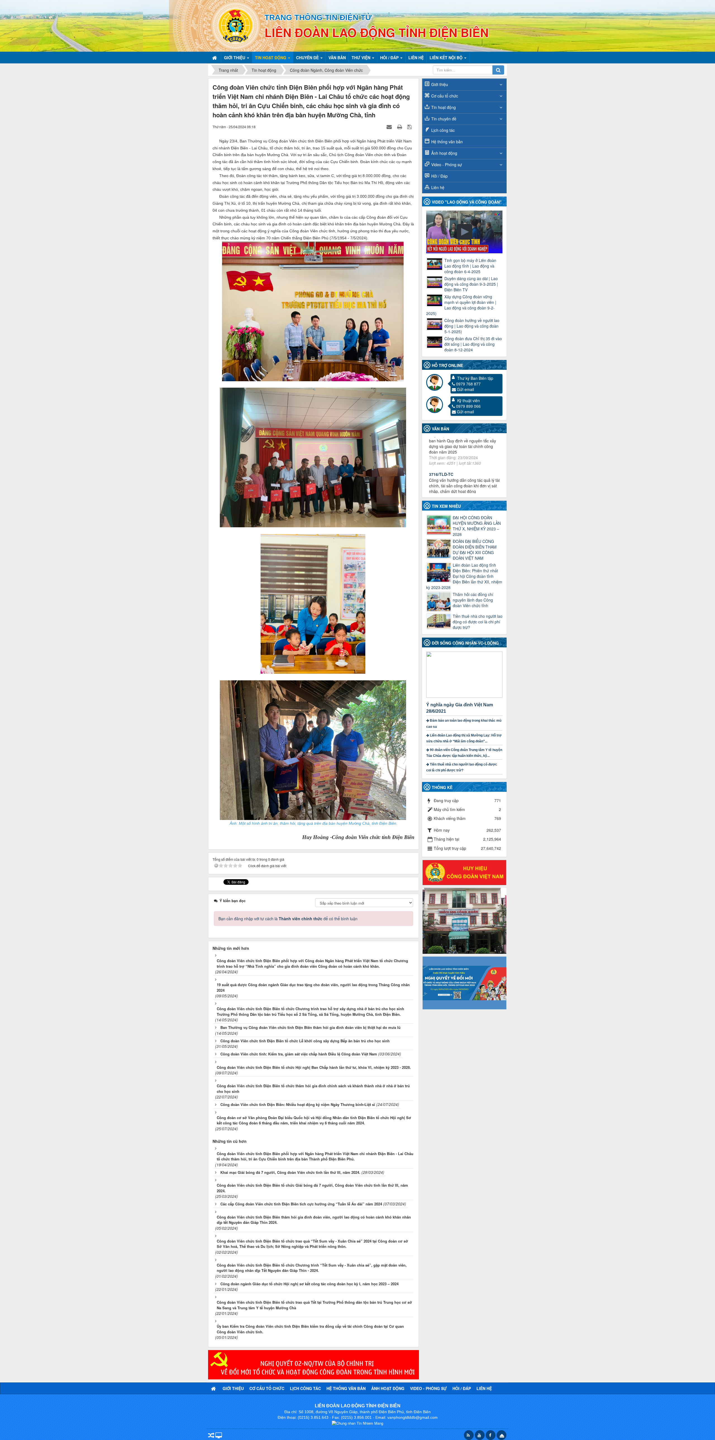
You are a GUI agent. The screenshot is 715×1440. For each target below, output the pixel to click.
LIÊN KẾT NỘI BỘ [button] (447, 57)
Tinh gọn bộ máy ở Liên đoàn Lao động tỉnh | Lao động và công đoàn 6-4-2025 (470, 266)
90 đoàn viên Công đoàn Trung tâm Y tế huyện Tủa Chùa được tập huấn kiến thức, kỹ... (464, 753)
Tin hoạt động (443, 107)
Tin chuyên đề (443, 118)
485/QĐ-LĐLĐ (442, 469)
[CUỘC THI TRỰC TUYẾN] (464, 982)
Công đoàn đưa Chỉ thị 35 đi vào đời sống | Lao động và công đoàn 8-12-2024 (473, 344)
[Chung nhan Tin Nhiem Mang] (357, 1422)
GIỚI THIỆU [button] (235, 57)
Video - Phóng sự (446, 164)
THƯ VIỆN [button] (361, 57)
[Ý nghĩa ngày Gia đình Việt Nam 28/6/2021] (465, 674)
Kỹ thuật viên (468, 400)
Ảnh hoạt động (444, 153)
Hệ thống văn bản (447, 141)
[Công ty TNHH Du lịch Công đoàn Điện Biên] (464, 920)
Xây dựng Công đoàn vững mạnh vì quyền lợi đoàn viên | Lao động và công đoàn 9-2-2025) (461, 305)
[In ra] (400, 126)
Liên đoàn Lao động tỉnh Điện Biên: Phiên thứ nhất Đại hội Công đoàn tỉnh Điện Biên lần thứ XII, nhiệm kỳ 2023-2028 (464, 576)
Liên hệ (437, 187)
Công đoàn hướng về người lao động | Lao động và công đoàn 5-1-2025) (471, 326)
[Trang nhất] (215, 57)
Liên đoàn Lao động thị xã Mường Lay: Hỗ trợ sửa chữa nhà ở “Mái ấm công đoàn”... (464, 738)
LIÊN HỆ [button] (416, 57)
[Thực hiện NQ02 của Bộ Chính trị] (313, 1364)
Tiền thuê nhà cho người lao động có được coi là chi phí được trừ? (477, 621)
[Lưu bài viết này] (410, 126)
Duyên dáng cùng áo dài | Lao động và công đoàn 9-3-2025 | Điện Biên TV (471, 284)
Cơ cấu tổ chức (444, 96)
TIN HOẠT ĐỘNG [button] (271, 57)
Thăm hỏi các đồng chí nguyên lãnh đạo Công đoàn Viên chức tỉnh (473, 600)
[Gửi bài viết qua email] (390, 126)
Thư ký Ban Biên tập (475, 378)
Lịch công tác (443, 130)
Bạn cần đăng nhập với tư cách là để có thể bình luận (288, 918)
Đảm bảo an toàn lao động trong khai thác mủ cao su (463, 723)
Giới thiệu (439, 84)
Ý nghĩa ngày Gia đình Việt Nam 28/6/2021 (459, 708)
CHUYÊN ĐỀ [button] (308, 57)
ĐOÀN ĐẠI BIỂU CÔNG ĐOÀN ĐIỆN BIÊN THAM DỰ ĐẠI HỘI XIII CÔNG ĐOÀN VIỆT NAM (475, 549)
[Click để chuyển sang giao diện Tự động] (211, 1435)
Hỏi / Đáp (439, 176)
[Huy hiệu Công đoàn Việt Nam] (464, 872)
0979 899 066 (468, 406)
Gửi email (465, 389)
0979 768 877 (468, 384)
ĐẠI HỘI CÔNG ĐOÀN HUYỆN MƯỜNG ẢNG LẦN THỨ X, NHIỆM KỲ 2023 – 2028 (477, 526)
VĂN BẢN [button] (337, 57)
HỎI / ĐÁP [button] (390, 57)
